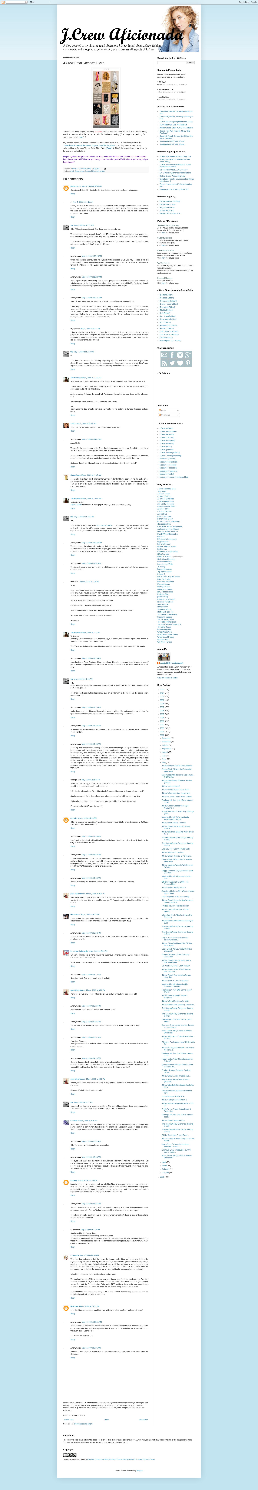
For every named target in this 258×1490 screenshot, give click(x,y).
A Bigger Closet (163, 494)
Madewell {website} (167, 459)
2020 (162, 697)
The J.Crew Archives (165, 619)
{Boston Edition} (166, 295)
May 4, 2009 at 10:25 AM (92, 256)
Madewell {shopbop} (168, 465)
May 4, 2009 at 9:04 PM (89, 1255)
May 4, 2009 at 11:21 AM (91, 378)
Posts (163, 410)
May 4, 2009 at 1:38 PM (91, 744)
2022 (162, 690)
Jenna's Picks (90, 171)
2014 (162, 718)
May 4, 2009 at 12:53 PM (92, 543)
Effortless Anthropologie (167, 539)
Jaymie (73, 818)
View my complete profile (167, 678)
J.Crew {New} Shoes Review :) (174, 1100)
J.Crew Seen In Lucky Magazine (175, 981)
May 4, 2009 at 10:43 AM (90, 329)
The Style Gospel (164, 627)
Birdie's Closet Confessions (168, 521)
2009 (162, 735)
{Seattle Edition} (166, 337)
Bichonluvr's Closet (165, 519)
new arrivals (100, 171)
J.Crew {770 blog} (167, 437)
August (165, 752)
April (164, 1162)
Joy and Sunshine (164, 572)
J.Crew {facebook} (167, 434)
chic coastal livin (164, 524)
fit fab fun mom (163, 554)
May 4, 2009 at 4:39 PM (87, 1121)
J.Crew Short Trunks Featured (174, 823)
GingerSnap (75, 475)
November (166, 742)
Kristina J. (161, 574)
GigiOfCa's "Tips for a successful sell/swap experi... (175, 939)
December (166, 738)
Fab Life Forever (164, 544)
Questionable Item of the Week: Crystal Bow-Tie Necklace (89, 145)
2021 (162, 693)
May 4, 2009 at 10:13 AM (83, 202)
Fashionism (162, 549)
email (72, 171)
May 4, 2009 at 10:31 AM (92, 298)
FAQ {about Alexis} (167, 208)
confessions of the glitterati (168, 529)
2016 (162, 711)
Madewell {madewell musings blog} (174, 477)
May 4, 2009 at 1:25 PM (91, 707)
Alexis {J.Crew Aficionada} (171, 663)
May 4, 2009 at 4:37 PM (83, 1102)
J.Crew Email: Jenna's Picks (173, 1120)
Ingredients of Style (165, 564)
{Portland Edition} (167, 328)
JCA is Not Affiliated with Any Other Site (175, 156)
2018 (162, 704)
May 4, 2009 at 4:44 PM (91, 1141)
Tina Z (73, 424)
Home (106, 1420)
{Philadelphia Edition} (168, 325)
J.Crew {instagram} (167, 440)
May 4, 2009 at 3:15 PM (91, 974)
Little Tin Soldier (164, 579)
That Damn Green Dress (167, 614)
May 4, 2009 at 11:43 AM (92, 439)
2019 (162, 700)
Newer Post (68, 1420)
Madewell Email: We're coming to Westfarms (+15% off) (175, 818)
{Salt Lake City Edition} (169, 331)
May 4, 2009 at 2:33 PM (89, 915)
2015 (162, 714)
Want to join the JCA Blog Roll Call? (174, 189)
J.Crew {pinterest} (167, 443)
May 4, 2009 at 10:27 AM (92, 277)
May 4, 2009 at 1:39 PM (87, 818)
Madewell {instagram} (168, 471)
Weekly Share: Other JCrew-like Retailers (176, 128)
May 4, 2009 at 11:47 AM (91, 475)
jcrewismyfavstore (164, 569)
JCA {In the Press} (167, 211)
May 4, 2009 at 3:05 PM (98, 951)
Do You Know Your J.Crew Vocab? (174, 170)
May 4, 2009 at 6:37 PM (87, 1180)
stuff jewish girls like (165, 612)
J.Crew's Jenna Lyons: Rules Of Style (177, 797)
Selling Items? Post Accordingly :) (173, 176)
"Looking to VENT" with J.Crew (172, 144)
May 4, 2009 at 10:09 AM (92, 186)
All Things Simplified (165, 499)
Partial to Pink (163, 594)
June (164, 759)
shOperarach (162, 607)
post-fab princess (77, 894)
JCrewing (161, 567)
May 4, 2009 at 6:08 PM (91, 1157)
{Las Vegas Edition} (167, 316)
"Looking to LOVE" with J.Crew (172, 141)
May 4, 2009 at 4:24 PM (91, 1058)
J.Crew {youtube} (166, 450)
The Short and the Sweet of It (169, 624)
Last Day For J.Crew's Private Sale (176, 849)
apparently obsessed (165, 504)
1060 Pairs (161, 491)
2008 (162, 1177)
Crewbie (73, 1121)
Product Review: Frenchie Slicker (175, 906)
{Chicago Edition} (167, 298)
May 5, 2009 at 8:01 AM (91, 1348)
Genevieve (75, 915)
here (81, 137)
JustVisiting (75, 378)
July (164, 756)
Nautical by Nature (164, 589)
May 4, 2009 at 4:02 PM (91, 1037)
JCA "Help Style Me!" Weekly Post (173, 125)
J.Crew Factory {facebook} (170, 456)
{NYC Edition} (165, 322)
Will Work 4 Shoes (164, 642)
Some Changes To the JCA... (173, 1096)
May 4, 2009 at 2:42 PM (91, 933)
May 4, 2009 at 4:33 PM (95, 1079)
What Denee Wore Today (167, 634)
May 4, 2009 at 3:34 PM (91, 1022)
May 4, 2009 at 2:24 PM (95, 894)
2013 (162, 721)
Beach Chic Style (164, 516)
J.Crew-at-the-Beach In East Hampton (177, 766)
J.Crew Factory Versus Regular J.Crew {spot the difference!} (175, 166)
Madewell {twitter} (167, 474)
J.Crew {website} (166, 428)
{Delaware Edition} (167, 307)
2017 (162, 707)
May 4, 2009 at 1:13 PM (90, 633)
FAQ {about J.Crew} (167, 204)
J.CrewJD (74, 1255)
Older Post (143, 1420)
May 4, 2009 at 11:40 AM (86, 424)
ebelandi (161, 536)
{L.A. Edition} (165, 313)
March (165, 1166)
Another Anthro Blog (165, 501)
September (167, 749)
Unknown (74, 1306)
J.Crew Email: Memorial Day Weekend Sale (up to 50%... (177, 901)
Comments (165, 415)
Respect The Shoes (165, 602)
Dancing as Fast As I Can (167, 531)
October (165, 745)
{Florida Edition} (166, 310)
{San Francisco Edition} (169, 334)
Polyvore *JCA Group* (166, 599)
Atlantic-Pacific (163, 509)
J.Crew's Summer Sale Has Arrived (176, 793)
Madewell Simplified (165, 582)
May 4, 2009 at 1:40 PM (91, 836)
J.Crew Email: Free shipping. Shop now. (178, 1005)
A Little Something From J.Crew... (175, 1135)
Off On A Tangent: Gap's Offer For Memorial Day (175, 883)
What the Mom (163, 640)
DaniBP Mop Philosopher (167, 534)
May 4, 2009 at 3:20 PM (95, 990)
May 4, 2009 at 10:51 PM (89, 1306)
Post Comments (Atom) (83, 1424)
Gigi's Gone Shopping (166, 559)
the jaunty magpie (164, 617)
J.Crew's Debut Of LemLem (173, 852)
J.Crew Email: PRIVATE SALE (174, 888)
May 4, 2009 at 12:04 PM (91, 499)
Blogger (140, 1471)
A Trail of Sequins (164, 511)
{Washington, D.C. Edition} (170, 341)
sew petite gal (163, 604)
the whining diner (164, 630)
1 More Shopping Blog (166, 489)
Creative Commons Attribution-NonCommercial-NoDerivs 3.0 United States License (121, 1459)
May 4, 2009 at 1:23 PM (83, 679)
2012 (162, 725)
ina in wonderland (164, 562)
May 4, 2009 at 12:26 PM (84, 517)
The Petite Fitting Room (166, 622)
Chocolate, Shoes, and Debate (169, 526)
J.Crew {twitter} (166, 447)
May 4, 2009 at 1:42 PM (91, 855)
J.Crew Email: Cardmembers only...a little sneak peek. (176, 961)
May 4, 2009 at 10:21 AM (84, 225)
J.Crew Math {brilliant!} (171, 786)
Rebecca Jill (75, 186)
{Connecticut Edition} (168, 301)
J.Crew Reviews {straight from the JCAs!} (176, 122)
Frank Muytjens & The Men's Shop (175, 897)
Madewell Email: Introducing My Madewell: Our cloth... (175, 985)
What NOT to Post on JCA (170, 213)
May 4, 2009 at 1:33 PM (91, 726)
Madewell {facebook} (168, 468)
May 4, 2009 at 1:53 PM (91, 878)
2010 (162, 732)
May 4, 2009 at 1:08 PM (89, 582)
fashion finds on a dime (166, 547)
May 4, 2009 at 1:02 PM (91, 563)
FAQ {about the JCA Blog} (170, 201)
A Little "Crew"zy (164, 496)
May (164, 763)
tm (71, 225)
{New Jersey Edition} (168, 319)
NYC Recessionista (165, 592)
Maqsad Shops (163, 584)
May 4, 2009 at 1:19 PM (91, 658)
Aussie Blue (162, 514)
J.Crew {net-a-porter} (168, 431)
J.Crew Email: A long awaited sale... (176, 1076)
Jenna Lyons (79, 171)
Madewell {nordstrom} (168, 462)
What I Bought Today (165, 637)
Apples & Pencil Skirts (166, 506)
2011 (162, 728)
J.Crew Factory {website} (170, 453)
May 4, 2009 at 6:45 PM (91, 1204)
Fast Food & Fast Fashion (167, 552)
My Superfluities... (164, 587)
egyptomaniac (163, 542)
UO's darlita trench (104, 525)
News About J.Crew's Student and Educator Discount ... (175, 1145)
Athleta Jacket (76, 505)
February (166, 1169)
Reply (72, 194)
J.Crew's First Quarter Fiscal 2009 (175, 790)
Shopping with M (164, 609)
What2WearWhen (164, 632)
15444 (108, 148)
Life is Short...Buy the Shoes (168, 577)
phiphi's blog (162, 597)
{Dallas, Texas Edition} (169, 304)
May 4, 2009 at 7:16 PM (90, 1230)
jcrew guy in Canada (79, 951)
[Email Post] (105, 168)
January (165, 1173)
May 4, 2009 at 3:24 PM (91, 1006)
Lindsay (73, 1180)
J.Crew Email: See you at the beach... (177, 856)
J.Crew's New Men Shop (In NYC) (175, 1001)
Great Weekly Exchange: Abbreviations (175, 173)
